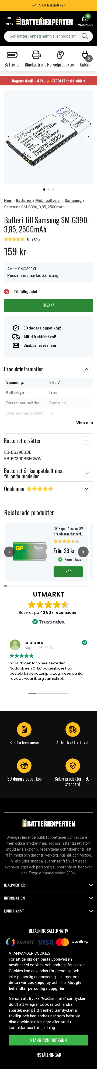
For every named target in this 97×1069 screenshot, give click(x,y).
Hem (8, 200)
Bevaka (49, 305)
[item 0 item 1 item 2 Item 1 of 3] (48, 136)
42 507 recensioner (59, 612)
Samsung (73, 200)
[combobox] (48, 36)
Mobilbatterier (48, 200)
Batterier (24, 200)
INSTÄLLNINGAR (48, 1055)
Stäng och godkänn (48, 1040)
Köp (68, 571)
